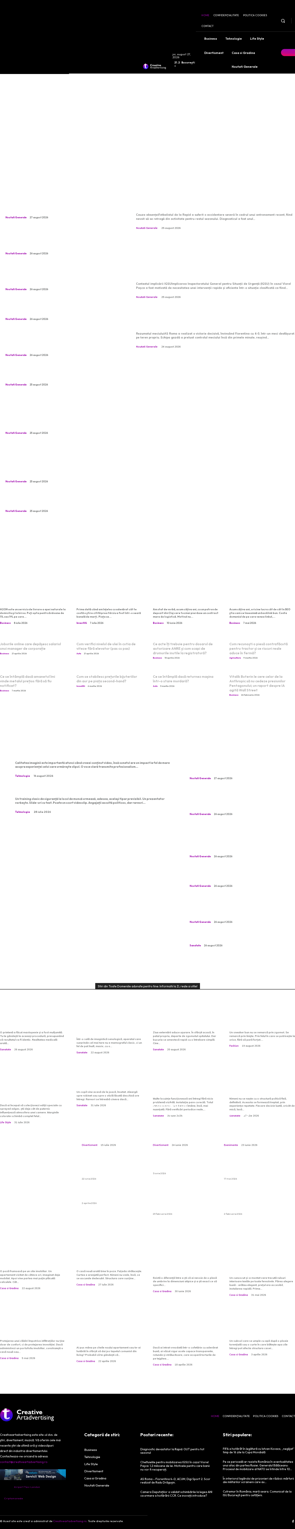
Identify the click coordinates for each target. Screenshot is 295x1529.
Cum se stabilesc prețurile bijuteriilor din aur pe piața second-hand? (106, 678)
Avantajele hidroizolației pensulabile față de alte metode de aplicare (29, 1327)
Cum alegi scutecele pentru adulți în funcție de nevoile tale (183, 1164)
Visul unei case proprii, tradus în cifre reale (26, 1260)
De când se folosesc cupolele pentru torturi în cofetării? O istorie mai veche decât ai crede (182, 1330)
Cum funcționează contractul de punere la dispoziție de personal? (180, 596)
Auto (78, 653)
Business (5, 622)
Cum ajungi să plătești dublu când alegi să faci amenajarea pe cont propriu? (109, 1330)
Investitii (81, 622)
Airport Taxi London (27, 1486)
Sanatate (195, 945)
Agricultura (235, 658)
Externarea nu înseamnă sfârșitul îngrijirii (182, 1021)
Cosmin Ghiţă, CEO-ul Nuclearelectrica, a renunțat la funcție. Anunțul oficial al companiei (60, 501)
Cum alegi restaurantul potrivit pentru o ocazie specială (252, 1124)
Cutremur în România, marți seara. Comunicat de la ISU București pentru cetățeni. (257, 1493)
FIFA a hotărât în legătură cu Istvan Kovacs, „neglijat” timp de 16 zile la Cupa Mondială (258, 1450)
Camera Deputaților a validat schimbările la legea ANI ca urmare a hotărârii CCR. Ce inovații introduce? (176, 1494)
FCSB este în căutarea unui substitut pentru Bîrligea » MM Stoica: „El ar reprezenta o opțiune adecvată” (56, 240)
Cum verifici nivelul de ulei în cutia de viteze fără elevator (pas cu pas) (106, 646)
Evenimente (231, 1145)
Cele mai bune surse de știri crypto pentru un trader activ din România (108, 596)
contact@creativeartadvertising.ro (24, 1462)
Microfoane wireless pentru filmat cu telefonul (69, 753)
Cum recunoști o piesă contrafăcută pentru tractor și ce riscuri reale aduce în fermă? (258, 648)
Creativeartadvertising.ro (70, 1521)
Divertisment (89, 1145)
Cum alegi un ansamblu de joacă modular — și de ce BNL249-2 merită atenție (178, 1120)
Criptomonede (13, 1498)
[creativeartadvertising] (154, 66)
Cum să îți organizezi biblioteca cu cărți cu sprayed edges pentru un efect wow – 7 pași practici (31, 1087)
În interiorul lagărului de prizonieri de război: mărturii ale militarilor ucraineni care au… (258, 1480)
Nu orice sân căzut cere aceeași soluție (235, 939)
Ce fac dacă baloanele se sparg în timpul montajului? (108, 1194)
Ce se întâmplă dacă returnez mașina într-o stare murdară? (183, 678)
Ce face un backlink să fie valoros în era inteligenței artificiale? (259, 596)
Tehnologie (22, 775)
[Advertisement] (147, 116)
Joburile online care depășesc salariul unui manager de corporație (30, 646)
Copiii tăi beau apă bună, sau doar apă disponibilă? (106, 1080)
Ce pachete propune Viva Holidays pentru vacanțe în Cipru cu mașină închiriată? (108, 1167)
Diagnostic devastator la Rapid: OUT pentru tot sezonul (203, 198)
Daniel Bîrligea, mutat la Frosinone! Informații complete (59, 375)
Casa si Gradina (9, 1288)
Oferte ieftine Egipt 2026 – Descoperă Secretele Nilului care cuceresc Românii (251, 1167)
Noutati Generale (16, 217)
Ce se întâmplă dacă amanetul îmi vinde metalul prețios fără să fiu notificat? (27, 681)
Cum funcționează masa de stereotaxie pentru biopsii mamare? (108, 1025)
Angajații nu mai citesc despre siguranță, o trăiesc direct (81, 790)
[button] (283, 21)
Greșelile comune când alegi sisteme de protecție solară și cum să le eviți (260, 1263)
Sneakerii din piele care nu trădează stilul (260, 1021)
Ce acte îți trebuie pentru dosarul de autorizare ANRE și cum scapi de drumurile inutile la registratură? (183, 648)
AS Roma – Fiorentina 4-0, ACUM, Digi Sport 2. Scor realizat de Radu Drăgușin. (209, 317)
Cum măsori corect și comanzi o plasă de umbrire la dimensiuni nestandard (185, 1263)
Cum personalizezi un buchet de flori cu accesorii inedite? (111, 1128)
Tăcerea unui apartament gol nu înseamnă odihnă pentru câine (55, 309)
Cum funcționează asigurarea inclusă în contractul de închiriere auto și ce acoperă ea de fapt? (182, 1200)
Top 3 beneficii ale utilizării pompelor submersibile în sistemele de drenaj (260, 1327)
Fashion (234, 1045)
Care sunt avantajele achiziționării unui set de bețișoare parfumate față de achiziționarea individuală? (252, 1200)
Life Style (5, 1122)
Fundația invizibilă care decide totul (104, 1260)
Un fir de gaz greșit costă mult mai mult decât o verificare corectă (182, 1084)
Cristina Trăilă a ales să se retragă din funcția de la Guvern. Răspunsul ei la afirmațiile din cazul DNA (59, 342)
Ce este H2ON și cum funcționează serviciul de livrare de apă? (29, 596)
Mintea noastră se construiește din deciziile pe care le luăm (258, 1084)
